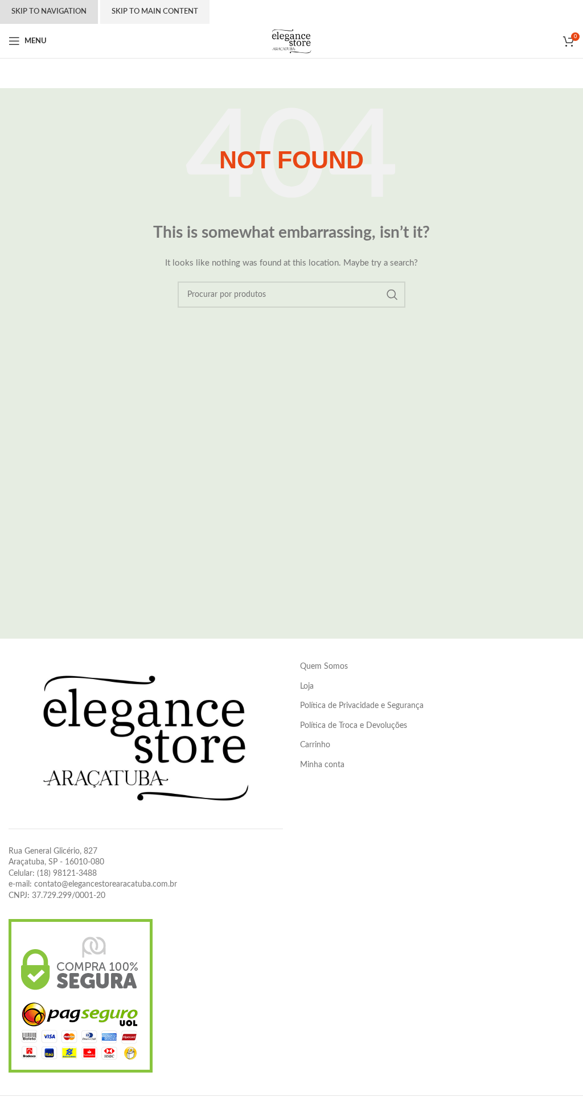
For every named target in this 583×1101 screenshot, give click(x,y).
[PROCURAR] (392, 295)
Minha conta (322, 765)
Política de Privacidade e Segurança (362, 706)
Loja (307, 686)
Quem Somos (324, 666)
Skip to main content (155, 11)
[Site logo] (291, 41)
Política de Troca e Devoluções (353, 726)
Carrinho (315, 745)
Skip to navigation (49, 11)
